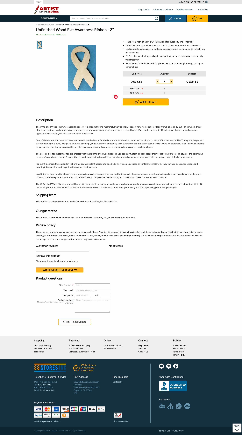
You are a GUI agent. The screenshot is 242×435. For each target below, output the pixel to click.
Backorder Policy (180, 345)
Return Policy (179, 348)
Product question (65, 300)
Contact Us (202, 9)
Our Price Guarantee (43, 348)
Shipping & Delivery (163, 9)
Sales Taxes (39, 351)
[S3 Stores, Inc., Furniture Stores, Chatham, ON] (173, 386)
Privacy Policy (179, 355)
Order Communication (113, 345)
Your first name (66, 285)
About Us (142, 348)
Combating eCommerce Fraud (82, 351)
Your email (68, 290)
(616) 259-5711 (44, 384)
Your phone (68, 295)
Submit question (74, 321)
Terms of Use (178, 351)
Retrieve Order (110, 348)
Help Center (144, 9)
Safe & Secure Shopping (79, 345)
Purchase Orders (184, 9)
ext (96, 295)
